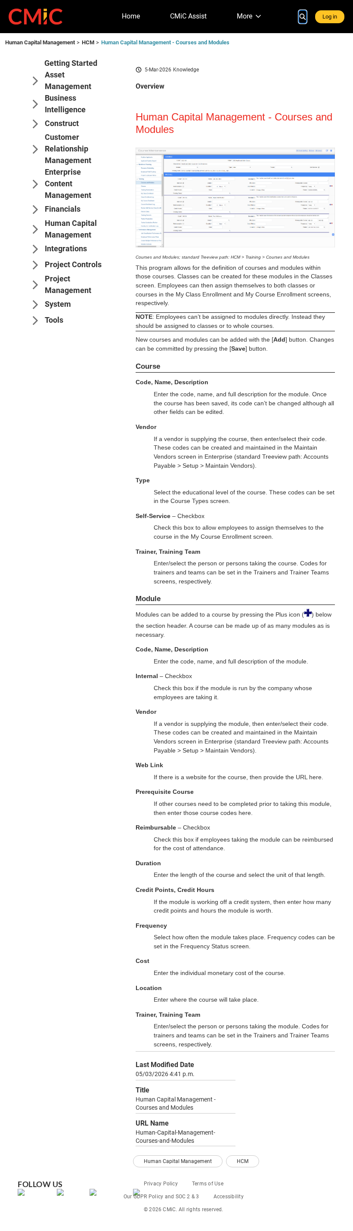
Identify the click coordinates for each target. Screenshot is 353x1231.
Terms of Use (207, 1184)
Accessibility (229, 1197)
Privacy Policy (161, 1184)
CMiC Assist (188, 16)
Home (131, 16)
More (244, 16)
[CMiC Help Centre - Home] (35, 17)
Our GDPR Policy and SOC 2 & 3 (161, 1197)
